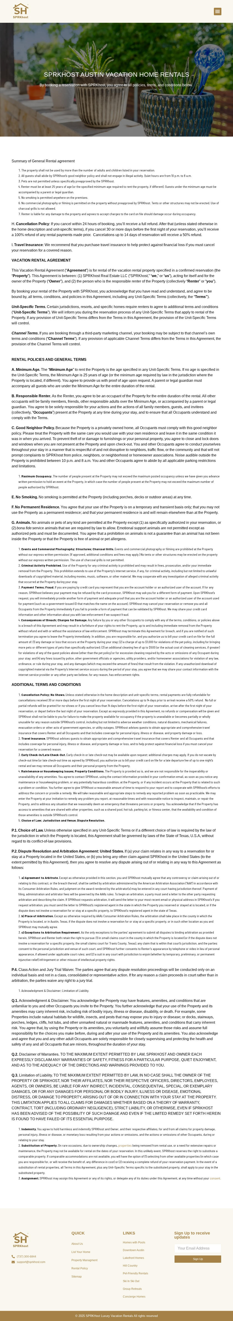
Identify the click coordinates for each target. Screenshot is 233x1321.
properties (125, 1145)
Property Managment (84, 1260)
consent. (215, 1178)
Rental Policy (79, 1268)
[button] (217, 11)
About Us (77, 1243)
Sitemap (76, 1276)
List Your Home (80, 1252)
